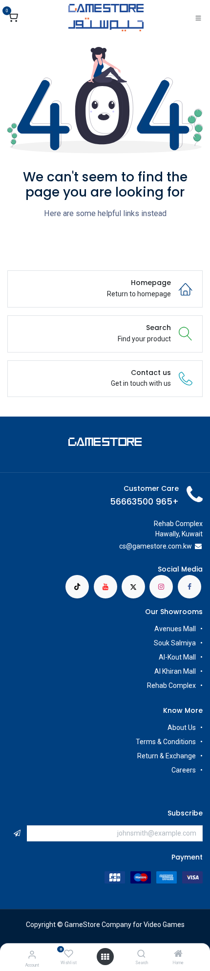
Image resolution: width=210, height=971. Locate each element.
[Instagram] (161, 586)
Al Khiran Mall (175, 671)
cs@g (127, 546)
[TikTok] (77, 586)
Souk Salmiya (174, 643)
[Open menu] (105, 957)
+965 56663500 (144, 502)
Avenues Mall (175, 629)
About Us (182, 727)
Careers (183, 770)
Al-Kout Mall (177, 657)
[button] (17, 833)
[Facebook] (189, 586)
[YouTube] (105, 586)
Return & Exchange (166, 756)
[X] (133, 586)
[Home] (178, 954)
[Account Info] (32, 954)
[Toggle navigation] (198, 17)
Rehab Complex (171, 685)
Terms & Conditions (166, 742)
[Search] (141, 954)
